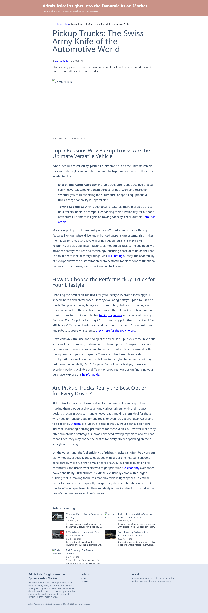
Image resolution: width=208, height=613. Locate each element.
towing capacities (110, 315)
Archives (84, 581)
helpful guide (90, 374)
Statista (76, 424)
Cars (67, 24)
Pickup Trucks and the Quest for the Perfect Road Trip (135, 516)
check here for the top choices (115, 330)
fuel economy (130, 468)
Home (59, 24)
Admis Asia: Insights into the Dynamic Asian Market (95, 6)
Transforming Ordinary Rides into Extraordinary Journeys (136, 534)
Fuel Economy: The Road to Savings (80, 552)
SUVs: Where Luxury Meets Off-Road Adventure (82, 534)
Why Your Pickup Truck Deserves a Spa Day (84, 516)
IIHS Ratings (116, 256)
